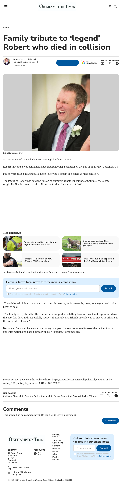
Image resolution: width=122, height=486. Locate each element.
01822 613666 (23, 467)
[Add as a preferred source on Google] (89, 62)
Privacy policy (56, 449)
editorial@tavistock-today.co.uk (22, 473)
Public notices (55, 458)
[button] (6, 6)
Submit (109, 288)
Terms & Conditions (57, 441)
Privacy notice (70, 294)
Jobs (54, 454)
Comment (110, 420)
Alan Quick (20, 59)
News (6, 27)
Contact (56, 445)
